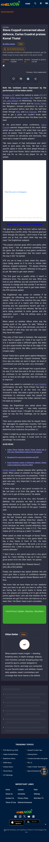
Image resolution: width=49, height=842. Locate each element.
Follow (21, 44)
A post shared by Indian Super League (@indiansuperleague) (27, 217)
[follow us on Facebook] (15, 816)
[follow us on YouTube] (28, 816)
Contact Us (10, 798)
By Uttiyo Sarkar (9, 44)
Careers (21, 790)
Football (6, 27)
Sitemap (37, 794)
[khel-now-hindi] (46, 4)
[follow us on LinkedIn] (33, 816)
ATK (41, 95)
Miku (18, 112)
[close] (45, 824)
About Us (9, 794)
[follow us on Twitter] (24, 816)
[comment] (21, 79)
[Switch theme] (41, 3)
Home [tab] (27, 4)
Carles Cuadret (9, 470)
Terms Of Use (11, 802)
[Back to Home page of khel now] (10, 4)
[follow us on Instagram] (20, 816)
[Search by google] (35, 3)
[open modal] (44, 771)
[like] (13, 79)
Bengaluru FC (8, 95)
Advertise (21, 794)
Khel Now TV (39, 798)
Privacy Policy (23, 798)
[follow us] (28, 79)
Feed (35, 790)
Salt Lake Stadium (11, 100)
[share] (35, 79)
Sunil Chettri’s (40, 384)
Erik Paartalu (31, 112)
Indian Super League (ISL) (22, 98)
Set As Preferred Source (15, 49)
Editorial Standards (25, 802)
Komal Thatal (40, 103)
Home (8, 790)
